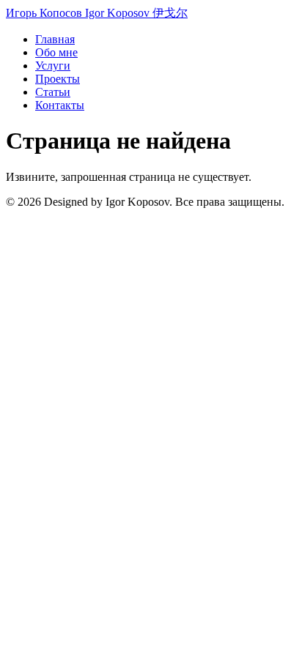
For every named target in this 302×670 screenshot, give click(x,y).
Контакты (59, 105)
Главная (55, 39)
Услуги (52, 65)
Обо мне (56, 52)
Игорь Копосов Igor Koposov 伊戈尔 (97, 13)
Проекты (57, 78)
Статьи (52, 92)
